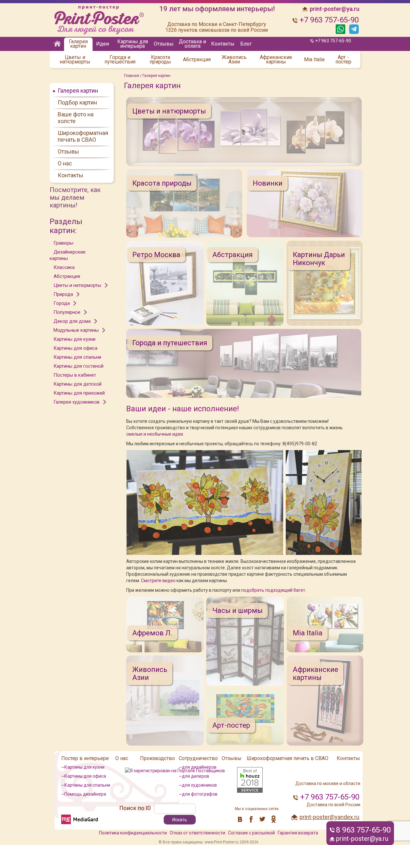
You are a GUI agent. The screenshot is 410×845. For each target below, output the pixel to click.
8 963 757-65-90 (363, 829)
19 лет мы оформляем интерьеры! (217, 9)
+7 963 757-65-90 (333, 40)
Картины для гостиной (78, 366)
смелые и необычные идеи (154, 434)
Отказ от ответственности (197, 832)
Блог (246, 44)
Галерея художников (76, 402)
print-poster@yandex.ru (329, 817)
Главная (131, 75)
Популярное (66, 312)
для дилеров (195, 776)
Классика (64, 267)
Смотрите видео (158, 580)
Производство (157, 758)
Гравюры (63, 243)
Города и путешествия (119, 59)
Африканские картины (276, 59)
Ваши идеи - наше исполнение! (182, 408)
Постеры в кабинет (74, 375)
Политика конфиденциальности (133, 832)
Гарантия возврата (298, 832)
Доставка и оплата (192, 43)
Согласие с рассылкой (251, 832)
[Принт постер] (101, 20)
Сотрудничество (198, 758)
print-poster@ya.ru (362, 838)
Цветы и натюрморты (75, 59)
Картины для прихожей (79, 393)
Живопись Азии (234, 59)
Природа (63, 294)
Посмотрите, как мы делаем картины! (75, 197)
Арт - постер (343, 59)
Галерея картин (78, 43)
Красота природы (160, 59)
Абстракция (197, 59)
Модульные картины (76, 330)
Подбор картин (77, 102)
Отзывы (164, 44)
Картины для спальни (77, 357)
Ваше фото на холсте (76, 117)
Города (61, 303)
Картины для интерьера (132, 43)
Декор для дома (72, 321)
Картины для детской (77, 384)
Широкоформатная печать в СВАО (83, 136)
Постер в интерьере (85, 758)
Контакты (222, 44)
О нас (65, 163)
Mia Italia (314, 59)
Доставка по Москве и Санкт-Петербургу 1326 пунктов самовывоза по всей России (216, 27)
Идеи (102, 44)
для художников (199, 785)
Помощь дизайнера (85, 794)
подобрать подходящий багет (273, 590)
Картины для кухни (74, 339)
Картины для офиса (75, 348)
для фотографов (199, 794)
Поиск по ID (135, 808)
